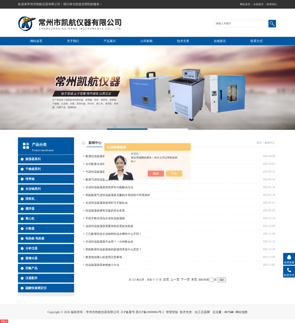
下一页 (185, 279)
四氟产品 (31, 268)
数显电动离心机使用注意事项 (104, 257)
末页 (194, 279)
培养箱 (30, 178)
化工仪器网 (202, 312)
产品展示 (110, 41)
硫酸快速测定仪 (36, 288)
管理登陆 (172, 312)
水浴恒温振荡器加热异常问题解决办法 (109, 187)
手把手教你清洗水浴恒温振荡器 (105, 218)
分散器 (30, 228)
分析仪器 (31, 248)
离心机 (30, 218)
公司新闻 (146, 41)
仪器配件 (31, 278)
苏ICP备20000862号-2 (150, 312)
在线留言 (258, 4)
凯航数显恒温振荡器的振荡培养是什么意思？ (114, 249)
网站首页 (245, 4)
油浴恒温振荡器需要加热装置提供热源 (109, 226)
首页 (259, 142)
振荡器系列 (33, 159)
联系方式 (257, 41)
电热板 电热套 (34, 238)
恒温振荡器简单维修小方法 (102, 265)
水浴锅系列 (33, 188)
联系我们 (272, 4)
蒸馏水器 (31, 258)
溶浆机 (30, 198)
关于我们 (73, 41)
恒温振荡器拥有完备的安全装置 (105, 210)
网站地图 (241, 312)
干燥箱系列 (33, 169)
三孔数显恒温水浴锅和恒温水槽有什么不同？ (114, 233)
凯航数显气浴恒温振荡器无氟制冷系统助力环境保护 (118, 195)
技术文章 (183, 41)
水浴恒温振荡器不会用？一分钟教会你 (109, 241)
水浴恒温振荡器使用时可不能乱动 (107, 202)
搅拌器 (30, 208)
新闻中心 (270, 142)
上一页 (174, 279)
